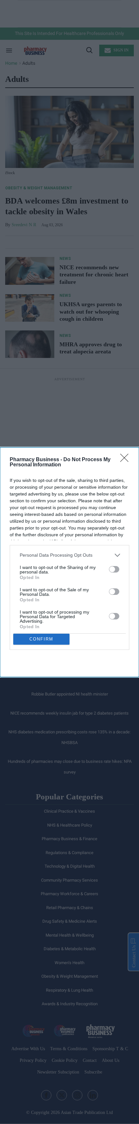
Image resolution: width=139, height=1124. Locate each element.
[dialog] (69, 562)
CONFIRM (41, 639)
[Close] (126, 460)
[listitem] (69, 555)
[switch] (114, 569)
